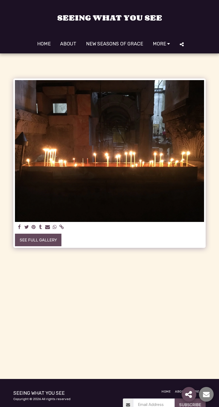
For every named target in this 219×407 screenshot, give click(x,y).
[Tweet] (26, 227)
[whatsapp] (54, 227)
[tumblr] (40, 227)
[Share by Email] (47, 227)
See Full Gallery (38, 240)
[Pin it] (33, 227)
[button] (181, 44)
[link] (61, 227)
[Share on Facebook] (19, 227)
